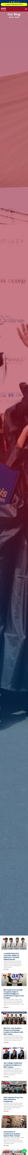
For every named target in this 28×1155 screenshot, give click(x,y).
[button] (26, 9)
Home (11, 17)
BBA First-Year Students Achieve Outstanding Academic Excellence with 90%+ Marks (13, 1031)
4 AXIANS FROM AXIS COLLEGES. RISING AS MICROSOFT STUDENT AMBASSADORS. (12, 956)
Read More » (6, 969)
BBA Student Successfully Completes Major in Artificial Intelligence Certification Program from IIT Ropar (14, 994)
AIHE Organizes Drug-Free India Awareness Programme (13, 1099)
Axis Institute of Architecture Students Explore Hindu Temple (12, 1134)
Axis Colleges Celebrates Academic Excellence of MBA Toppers (13, 1065)
